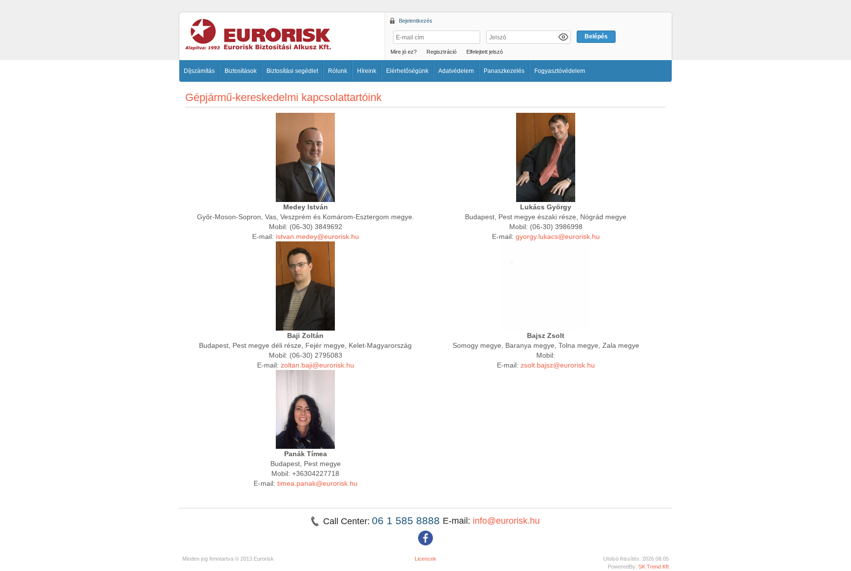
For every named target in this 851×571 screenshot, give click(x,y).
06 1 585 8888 (407, 520)
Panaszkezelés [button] (504, 70)
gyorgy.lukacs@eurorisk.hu (558, 236)
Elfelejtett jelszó (484, 52)
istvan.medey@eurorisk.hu (317, 236)
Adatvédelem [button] (456, 70)
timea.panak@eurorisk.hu (317, 483)
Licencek (425, 559)
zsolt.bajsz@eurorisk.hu (558, 365)
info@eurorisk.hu (506, 521)
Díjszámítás (199, 70)
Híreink (366, 70)
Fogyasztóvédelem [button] (559, 70)
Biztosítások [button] (241, 70)
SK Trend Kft (653, 567)
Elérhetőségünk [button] (407, 70)
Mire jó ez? (404, 52)
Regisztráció (441, 52)
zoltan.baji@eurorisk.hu (317, 365)
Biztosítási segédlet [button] (292, 70)
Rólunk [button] (337, 70)
